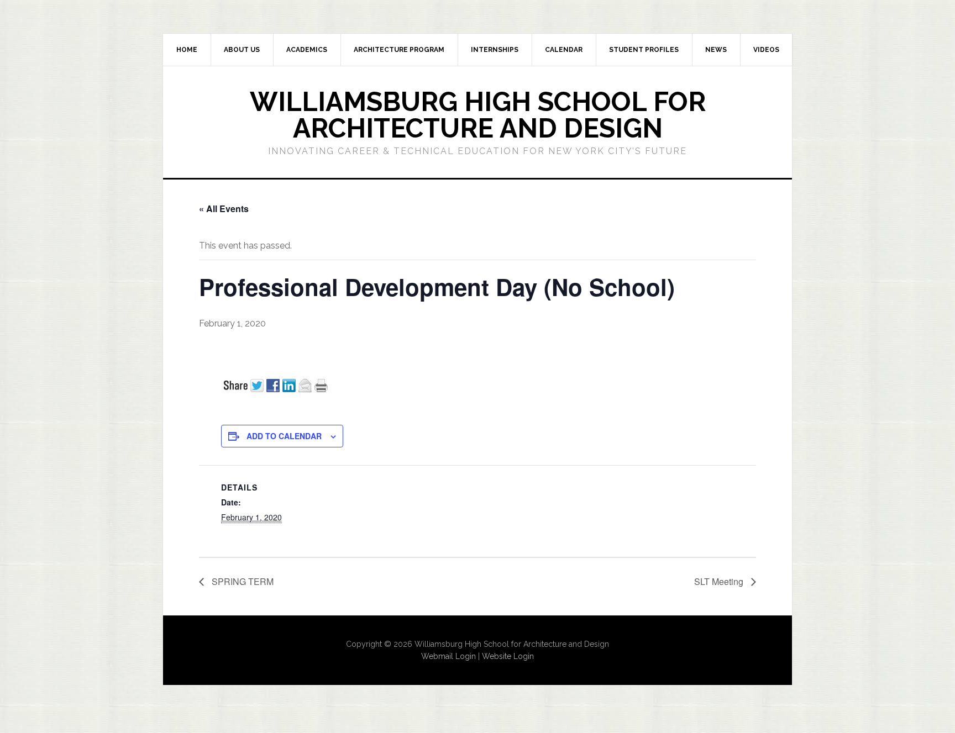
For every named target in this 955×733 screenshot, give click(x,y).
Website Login (508, 656)
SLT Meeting (720, 581)
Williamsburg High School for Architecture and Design (478, 115)
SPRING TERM (241, 581)
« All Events (224, 208)
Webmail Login (448, 656)
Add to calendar (284, 435)
